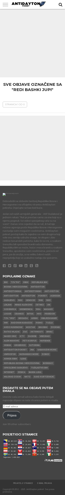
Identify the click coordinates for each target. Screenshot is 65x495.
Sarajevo (9, 300)
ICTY (22, 336)
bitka (30, 314)
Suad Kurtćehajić (44, 377)
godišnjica (10, 309)
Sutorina (34, 345)
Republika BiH (39, 282)
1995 (41, 300)
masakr (48, 309)
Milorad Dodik (12, 377)
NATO (27, 377)
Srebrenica (26, 309)
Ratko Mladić (12, 332)
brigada (23, 318)
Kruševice (20, 345)
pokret (42, 296)
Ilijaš (23, 359)
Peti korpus (29, 341)
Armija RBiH (10, 359)
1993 (48, 300)
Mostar (30, 327)
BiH (5, 282)
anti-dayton (11, 296)
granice (19, 314)
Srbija (7, 345)
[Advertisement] (32, 43)
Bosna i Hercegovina (15, 287)
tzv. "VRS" (9, 318)
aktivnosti (37, 332)
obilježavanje (49, 318)
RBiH (25, 282)
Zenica (21, 372)
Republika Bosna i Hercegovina (22, 363)
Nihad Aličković (23, 305)
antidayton (37, 287)
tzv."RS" (15, 282)
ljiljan (7, 305)
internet (9, 372)
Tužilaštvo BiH (39, 368)
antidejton (28, 296)
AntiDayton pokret (15, 350)
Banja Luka (35, 372)
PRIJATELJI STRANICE (23, 483)
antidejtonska (12, 291)
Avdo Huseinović (13, 327)
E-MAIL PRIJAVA (44, 483)
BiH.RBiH (42, 327)
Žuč (25, 332)
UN (48, 305)
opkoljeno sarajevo (16, 368)
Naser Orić (10, 336)
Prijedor (50, 314)
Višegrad (45, 336)
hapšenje (45, 341)
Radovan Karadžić (21, 323)
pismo (39, 323)
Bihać (49, 332)
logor (7, 314)
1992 (20, 300)
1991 (6, 323)
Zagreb (32, 336)
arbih (34, 318)
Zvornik (55, 327)
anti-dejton (51, 291)
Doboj (45, 354)
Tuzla (49, 323)
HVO (39, 314)
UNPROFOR (10, 354)
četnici (40, 305)
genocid (30, 300)
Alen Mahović (11, 341)
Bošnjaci (48, 363)
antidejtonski (33, 291)
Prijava (11, 415)
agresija (55, 296)
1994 (38, 309)
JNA (32, 350)
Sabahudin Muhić (47, 350)
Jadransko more (28, 354)
